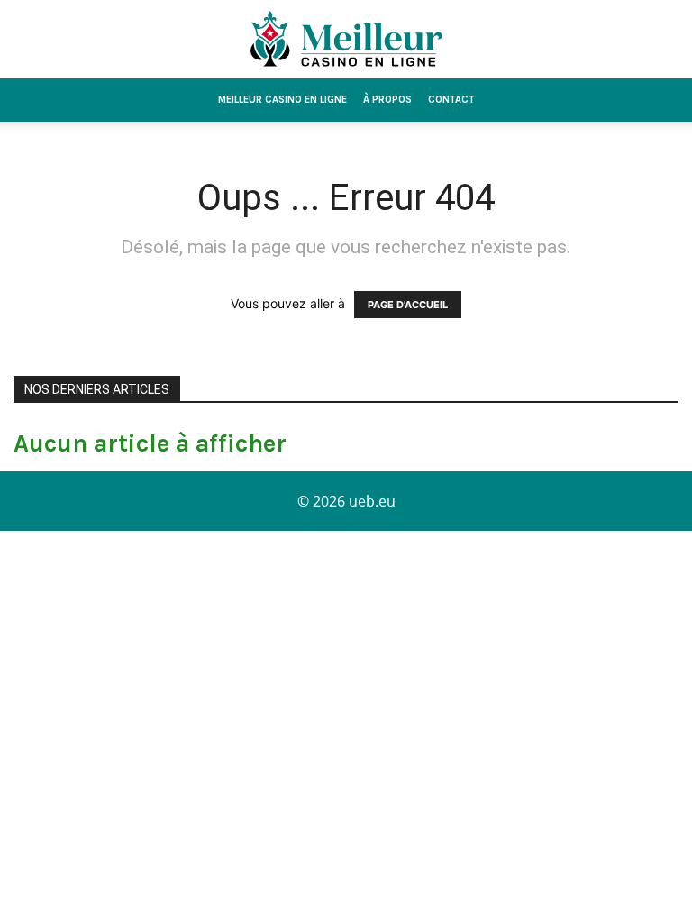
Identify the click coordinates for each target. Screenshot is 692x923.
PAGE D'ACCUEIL (408, 304)
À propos (387, 99)
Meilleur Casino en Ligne (282, 99)
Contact (451, 99)
